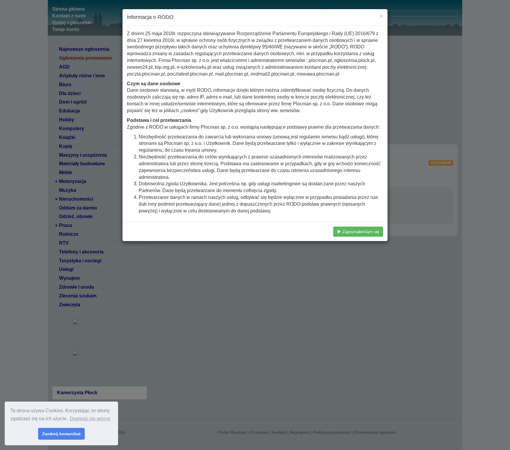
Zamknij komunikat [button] (61, 433)
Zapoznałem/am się (360, 231)
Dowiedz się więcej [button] (90, 418)
